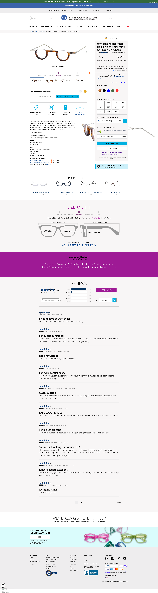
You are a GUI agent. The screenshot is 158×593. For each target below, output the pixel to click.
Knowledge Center (54, 10)
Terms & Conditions (36, 542)
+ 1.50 (115, 103)
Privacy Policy (45, 540)
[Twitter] (119, 560)
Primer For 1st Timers (52, 559)
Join (39, 537)
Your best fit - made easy (79, 245)
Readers (32, 26)
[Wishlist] (110, 18)
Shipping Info (73, 562)
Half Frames (37, 31)
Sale (127, 26)
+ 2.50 (115, 107)
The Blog (64, 10)
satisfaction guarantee (109, 167)
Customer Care (96, 10)
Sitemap (48, 568)
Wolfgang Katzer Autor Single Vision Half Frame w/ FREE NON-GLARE (62, 31)
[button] (112, 121)
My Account (118, 18)
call (100, 521)
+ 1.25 (108, 103)
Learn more (105, 132)
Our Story (73, 557)
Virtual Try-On (58, 67)
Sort (96, 300)
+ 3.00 (100, 111)
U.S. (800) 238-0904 (107, 10)
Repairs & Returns (35, 562)
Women (58, 26)
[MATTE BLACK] (104, 90)
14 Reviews (113, 52)
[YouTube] (125, 560)
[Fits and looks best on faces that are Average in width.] (58, 75)
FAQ (71, 566)
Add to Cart (112, 143)
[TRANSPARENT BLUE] (108, 90)
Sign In (31, 557)
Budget (119, 26)
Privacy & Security (51, 562)
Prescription (45, 26)
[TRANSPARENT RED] (117, 90)
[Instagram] (107, 560)
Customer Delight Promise (53, 557)
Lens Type (107, 26)
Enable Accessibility (152, 2)
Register (32, 559)
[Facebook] (113, 560)
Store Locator (74, 564)
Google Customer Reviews (120, 70)
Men (69, 26)
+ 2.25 (108, 107)
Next (119, 502)
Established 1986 (83, 10)
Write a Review (121, 52)
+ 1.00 (100, 103)
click (95, 521)
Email (85, 560)
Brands (79, 26)
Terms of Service (50, 564)
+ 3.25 (108, 111)
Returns (71, 10)
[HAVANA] (99, 90)
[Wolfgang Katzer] (120, 57)
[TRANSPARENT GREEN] (112, 90)
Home (31, 31)
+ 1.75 (123, 103)
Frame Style (92, 26)
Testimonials (73, 559)
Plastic (43, 31)
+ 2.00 (100, 107)
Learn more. (49, 164)
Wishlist (32, 564)
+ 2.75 (123, 107)
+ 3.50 (115, 111)
